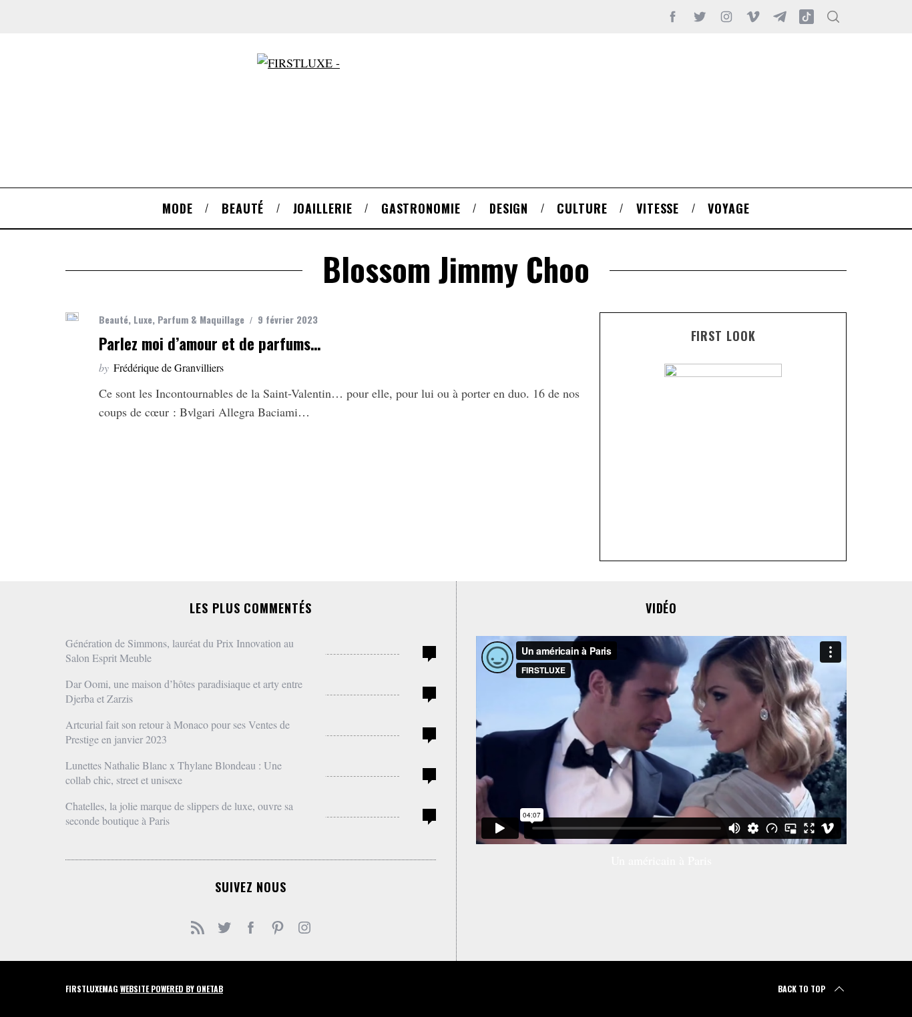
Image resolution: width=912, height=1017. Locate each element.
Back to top (801, 988)
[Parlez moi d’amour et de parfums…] (72, 316)
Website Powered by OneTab (171, 988)
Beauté (113, 319)
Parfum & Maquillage (201, 319)
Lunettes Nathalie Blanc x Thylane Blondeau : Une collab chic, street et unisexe (173, 772)
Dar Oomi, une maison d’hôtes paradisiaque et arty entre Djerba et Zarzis (183, 691)
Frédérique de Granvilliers (168, 367)
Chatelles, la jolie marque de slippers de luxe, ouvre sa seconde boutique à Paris (179, 813)
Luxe (143, 319)
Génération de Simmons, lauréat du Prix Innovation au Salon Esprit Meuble (179, 650)
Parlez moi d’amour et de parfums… (209, 343)
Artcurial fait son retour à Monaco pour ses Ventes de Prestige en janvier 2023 (177, 731)
